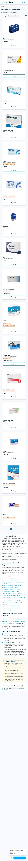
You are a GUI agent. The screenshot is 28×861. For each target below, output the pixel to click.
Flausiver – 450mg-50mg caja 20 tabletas (12, 593)
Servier (17, 619)
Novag (3, 621)
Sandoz (21, 619)
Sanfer (19, 621)
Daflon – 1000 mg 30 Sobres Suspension (12, 608)
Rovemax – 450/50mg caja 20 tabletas (11, 580)
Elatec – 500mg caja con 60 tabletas (11, 576)
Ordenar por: (4, 16)
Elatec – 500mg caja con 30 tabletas (11, 591)
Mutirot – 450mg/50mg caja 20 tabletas (12, 587)
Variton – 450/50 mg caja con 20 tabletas (12, 600)
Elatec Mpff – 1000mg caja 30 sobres (11, 589)
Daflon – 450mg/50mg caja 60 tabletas (11, 606)
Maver (15, 621)
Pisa (12, 621)
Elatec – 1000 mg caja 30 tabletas (10, 610)
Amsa (4, 623)
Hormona (23, 621)
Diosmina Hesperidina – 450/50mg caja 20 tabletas (12, 603)
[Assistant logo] (11, 858)
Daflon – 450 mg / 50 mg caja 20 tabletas (12, 595)
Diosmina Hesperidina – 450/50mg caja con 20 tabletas (13, 582)
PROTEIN (8, 621)
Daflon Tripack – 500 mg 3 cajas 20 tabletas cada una (14, 598)
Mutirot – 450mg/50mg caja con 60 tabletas (13, 585)
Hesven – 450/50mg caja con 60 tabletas (12, 578)
